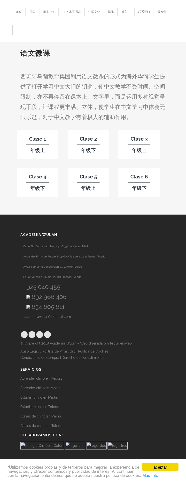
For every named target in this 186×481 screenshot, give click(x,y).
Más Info (150, 475)
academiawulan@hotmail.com (47, 317)
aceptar (160, 467)
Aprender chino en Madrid (41, 388)
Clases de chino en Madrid (41, 416)
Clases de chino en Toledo (41, 426)
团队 (32, 12)
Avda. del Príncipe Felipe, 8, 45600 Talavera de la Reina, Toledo (64, 256)
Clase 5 (88, 177)
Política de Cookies (93, 351)
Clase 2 (88, 139)
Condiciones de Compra (39, 358)
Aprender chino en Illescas (41, 378)
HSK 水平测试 (71, 12)
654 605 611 (47, 306)
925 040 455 (42, 286)
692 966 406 (48, 296)
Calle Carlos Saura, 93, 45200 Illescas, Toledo (52, 277)
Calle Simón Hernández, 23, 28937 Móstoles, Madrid (57, 246)
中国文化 (94, 12)
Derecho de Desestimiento (83, 358)
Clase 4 (37, 177)
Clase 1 (37, 139)
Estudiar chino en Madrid (39, 397)
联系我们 (144, 12)
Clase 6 (139, 177)
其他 (111, 12)
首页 (19, 12)
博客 (124, 12)
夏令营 (162, 12)
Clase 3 (139, 139)
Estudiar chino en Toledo (39, 407)
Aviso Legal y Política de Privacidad (48, 351)
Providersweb (121, 343)
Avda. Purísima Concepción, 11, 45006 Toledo (52, 266)
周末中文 (49, 12)
